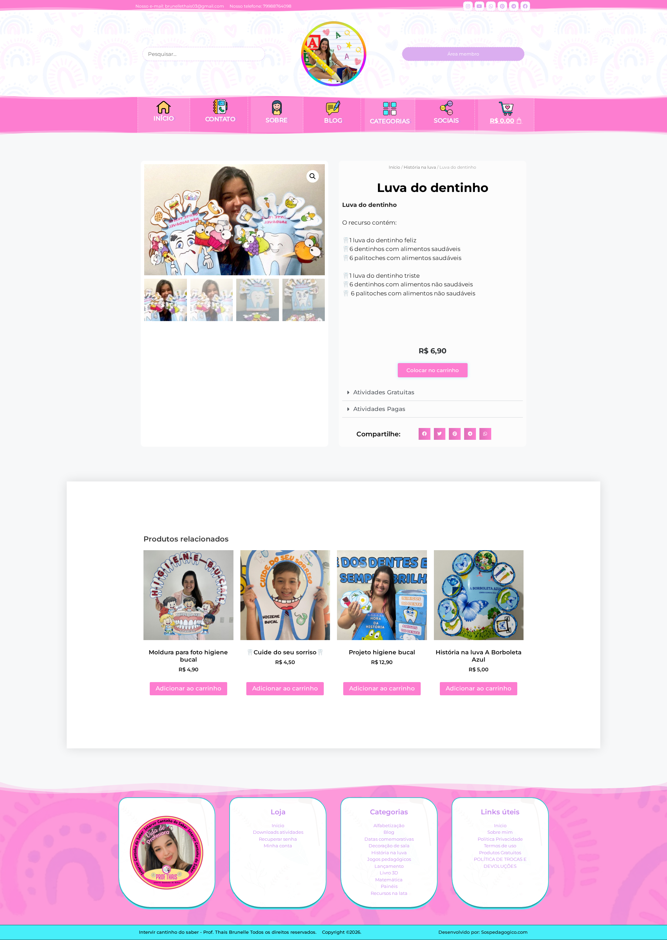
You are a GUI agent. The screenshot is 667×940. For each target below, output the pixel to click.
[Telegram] (514, 6)
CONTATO (220, 119)
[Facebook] (525, 6)
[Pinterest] (502, 6)
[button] (312, 176)
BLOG (333, 120)
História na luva (420, 167)
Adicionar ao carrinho (188, 688)
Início (394, 167)
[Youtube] (479, 6)
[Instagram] (468, 6)
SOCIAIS (446, 120)
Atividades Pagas (379, 408)
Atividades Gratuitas (383, 392)
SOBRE (277, 120)
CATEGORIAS (390, 121)
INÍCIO (164, 118)
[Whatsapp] (491, 6)
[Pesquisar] (257, 54)
